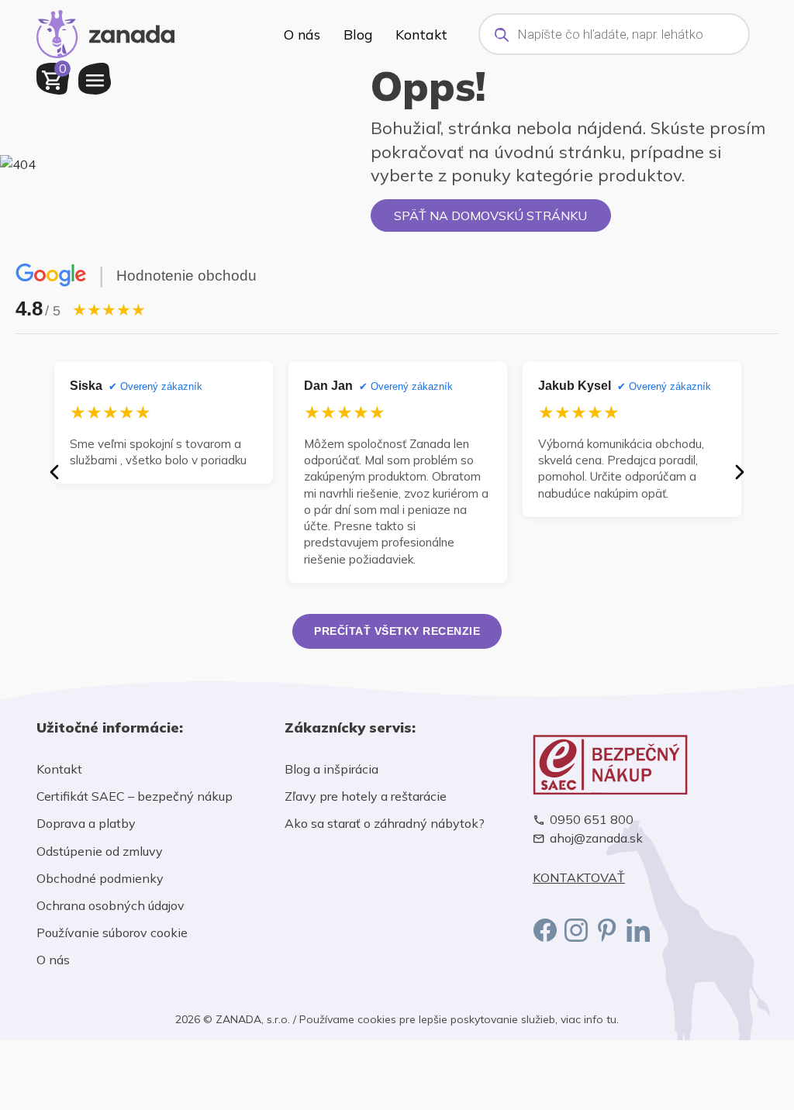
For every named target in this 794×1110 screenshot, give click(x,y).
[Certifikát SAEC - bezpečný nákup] (645, 765)
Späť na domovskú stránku (490, 215)
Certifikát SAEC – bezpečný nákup (134, 796)
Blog (357, 34)
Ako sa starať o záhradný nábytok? (385, 823)
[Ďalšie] (739, 472)
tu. (612, 1019)
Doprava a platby (86, 823)
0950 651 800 (591, 819)
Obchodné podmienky (100, 878)
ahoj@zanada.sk (596, 838)
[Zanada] (105, 31)
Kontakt (421, 34)
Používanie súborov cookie (112, 932)
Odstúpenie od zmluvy (99, 851)
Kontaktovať (579, 877)
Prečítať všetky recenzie (397, 631)
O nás (302, 34)
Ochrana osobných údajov (110, 905)
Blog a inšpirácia (331, 769)
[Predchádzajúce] (54, 472)
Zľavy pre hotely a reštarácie (366, 796)
